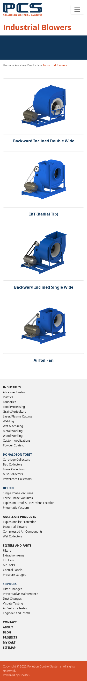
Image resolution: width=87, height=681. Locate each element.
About (8, 627)
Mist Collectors (13, 474)
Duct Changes (12, 599)
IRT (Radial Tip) (43, 214)
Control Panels (12, 570)
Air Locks (9, 565)
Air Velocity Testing (15, 608)
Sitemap (9, 648)
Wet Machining (13, 426)
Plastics (8, 397)
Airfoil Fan (44, 360)
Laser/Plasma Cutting (17, 416)
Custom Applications (16, 440)
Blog (7, 632)
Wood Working (12, 436)
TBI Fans (8, 560)
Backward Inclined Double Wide (43, 141)
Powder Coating (13, 445)
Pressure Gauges (14, 575)
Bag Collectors (12, 464)
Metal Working (12, 431)
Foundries (9, 402)
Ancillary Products (27, 65)
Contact (10, 622)
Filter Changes (12, 589)
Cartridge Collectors (16, 460)
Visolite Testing (13, 603)
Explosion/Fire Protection (19, 522)
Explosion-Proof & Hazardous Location (28, 503)
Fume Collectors (14, 469)
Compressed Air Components (23, 531)
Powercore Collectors (17, 479)
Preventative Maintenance (20, 594)
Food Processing (14, 407)
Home (7, 65)
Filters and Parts (17, 545)
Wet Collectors (12, 536)
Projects (10, 637)
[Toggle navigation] (77, 9)
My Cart (9, 642)
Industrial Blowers (15, 527)
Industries (12, 387)
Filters (7, 551)
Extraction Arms (13, 555)
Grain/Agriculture (14, 412)
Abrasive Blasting (14, 392)
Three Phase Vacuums (18, 498)
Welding (8, 421)
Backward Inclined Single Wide (43, 287)
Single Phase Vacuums (18, 493)
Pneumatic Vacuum (16, 508)
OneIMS (24, 675)
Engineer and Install (16, 613)
